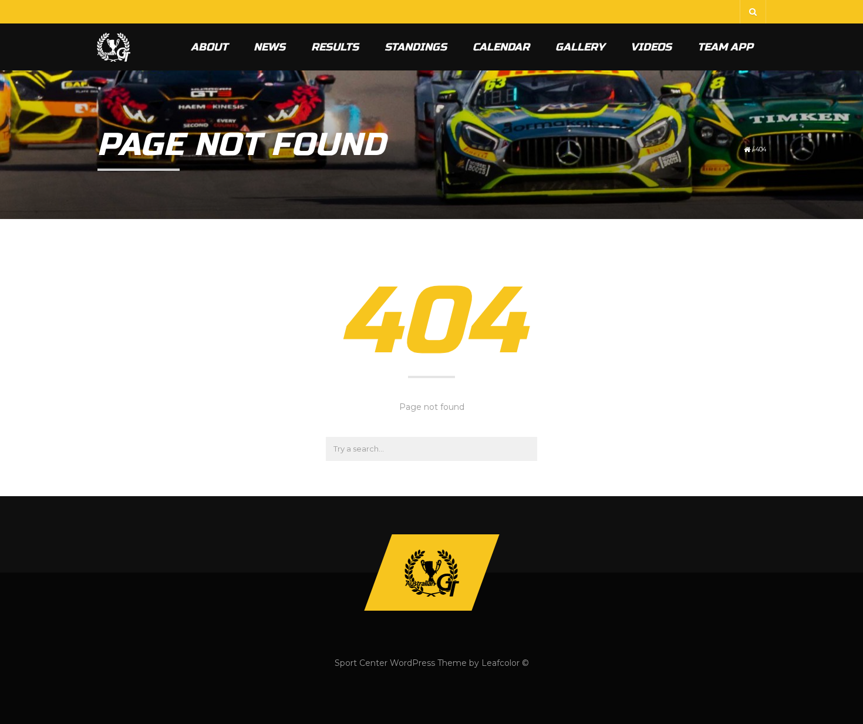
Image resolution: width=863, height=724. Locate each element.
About (209, 47)
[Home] (113, 46)
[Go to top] (431, 572)
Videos (651, 47)
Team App (725, 47)
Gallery (580, 47)
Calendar (501, 47)
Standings (416, 47)
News (269, 47)
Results (335, 47)
